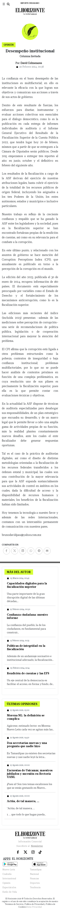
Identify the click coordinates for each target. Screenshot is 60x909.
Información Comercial (30, 841)
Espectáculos (9, 887)
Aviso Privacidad (34, 907)
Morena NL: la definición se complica (25, 717)
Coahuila (6, 874)
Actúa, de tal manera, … (23, 801)
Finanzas (34, 878)
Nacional (34, 874)
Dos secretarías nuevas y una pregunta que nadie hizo (27, 744)
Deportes (35, 883)
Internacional (9, 878)
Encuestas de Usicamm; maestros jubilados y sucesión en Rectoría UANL (29, 773)
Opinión (6, 883)
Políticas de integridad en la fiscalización (26, 647)
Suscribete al (29, 846)
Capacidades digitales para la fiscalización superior (27, 585)
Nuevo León (8, 869)
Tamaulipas (36, 869)
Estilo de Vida (9, 892)
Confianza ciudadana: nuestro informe (27, 616)
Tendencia (35, 887)
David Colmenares (31, 63)
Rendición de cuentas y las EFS (28, 673)
